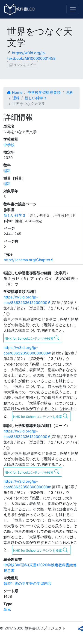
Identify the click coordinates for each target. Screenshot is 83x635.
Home (16, 92)
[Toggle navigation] (72, 9)
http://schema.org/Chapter (27, 259)
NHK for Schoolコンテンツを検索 (29, 338)
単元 (7, 609)
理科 (69, 92)
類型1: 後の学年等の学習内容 (27, 583)
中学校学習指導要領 (44, 92)
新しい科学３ (36, 98)
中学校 (9, 144)
